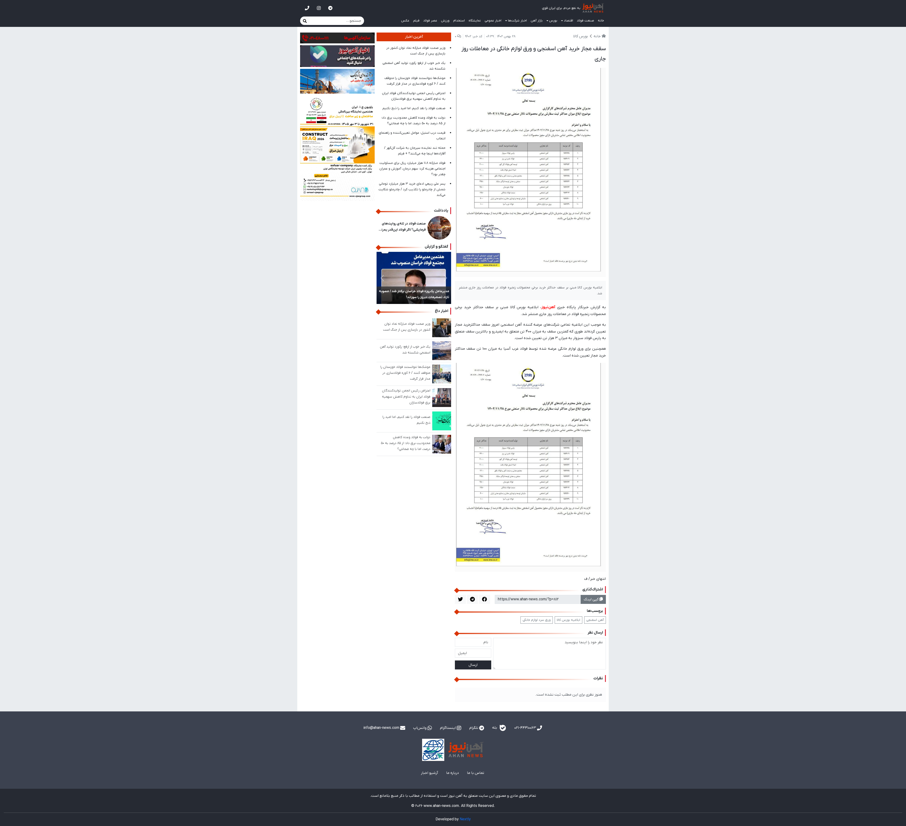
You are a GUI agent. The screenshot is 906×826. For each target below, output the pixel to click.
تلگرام (474, 728)
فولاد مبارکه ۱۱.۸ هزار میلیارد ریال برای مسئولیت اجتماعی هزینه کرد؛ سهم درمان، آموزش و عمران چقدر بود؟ (412, 169)
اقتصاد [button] (568, 20)
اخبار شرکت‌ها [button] (517, 20)
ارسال (473, 665)
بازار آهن (537, 20)
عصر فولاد (430, 20)
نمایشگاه (475, 20)
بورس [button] (553, 20)
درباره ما (452, 773)
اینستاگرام (448, 728)
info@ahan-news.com (381, 728)
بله (495, 727)
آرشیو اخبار (429, 773)
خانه (601, 20)
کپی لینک (592, 599)
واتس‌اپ (420, 728)
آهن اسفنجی (595, 620)
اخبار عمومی (493, 20)
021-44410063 (525, 728)
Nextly (465, 819)
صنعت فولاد (585, 20)
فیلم (416, 20)
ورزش (445, 20)
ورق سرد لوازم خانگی (537, 620)
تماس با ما (475, 773)
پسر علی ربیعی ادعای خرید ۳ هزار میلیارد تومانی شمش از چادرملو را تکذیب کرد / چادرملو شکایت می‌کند (411, 189)
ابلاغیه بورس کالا (568, 620)
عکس (405, 20)
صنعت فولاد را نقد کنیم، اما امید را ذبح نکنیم (413, 108)
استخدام (459, 20)
